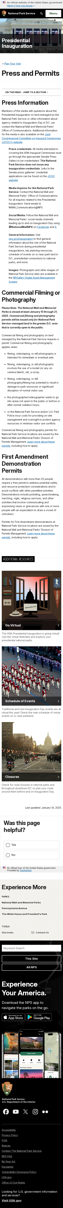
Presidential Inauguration (17, 43)
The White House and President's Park (24, 914)
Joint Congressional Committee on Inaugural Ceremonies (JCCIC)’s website (31, 138)
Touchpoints (25, 870)
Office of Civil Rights (13, 1182)
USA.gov (7, 1177)
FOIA (4, 1140)
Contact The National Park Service (22, 1150)
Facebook (43, 226)
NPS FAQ (7, 1156)
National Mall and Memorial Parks (21, 902)
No (13, 855)
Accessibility (9, 1129)
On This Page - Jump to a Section (33, 92)
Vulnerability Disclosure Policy (19, 1171)
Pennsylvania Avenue (14, 908)
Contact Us (42, 932)
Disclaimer (7, 1166)
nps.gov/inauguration (21, 238)
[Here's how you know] (31, 4)
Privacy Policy (10, 1135)
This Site (31, 958)
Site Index (7, 932)
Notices (6, 1145)
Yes (13, 844)
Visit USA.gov (12, 1200)
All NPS (31, 967)
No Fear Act (8, 1161)
